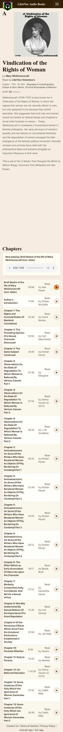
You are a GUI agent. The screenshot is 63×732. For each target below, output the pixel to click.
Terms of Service (29, 726)
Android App (26, 730)
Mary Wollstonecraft (17, 76)
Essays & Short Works (13, 87)
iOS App (39, 730)
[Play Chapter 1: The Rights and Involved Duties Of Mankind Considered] (56, 317)
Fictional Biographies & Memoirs (41, 87)
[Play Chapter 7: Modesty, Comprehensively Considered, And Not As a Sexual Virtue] (56, 589)
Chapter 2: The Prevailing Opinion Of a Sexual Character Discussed (14, 336)
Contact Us (12, 726)
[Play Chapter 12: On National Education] (56, 671)
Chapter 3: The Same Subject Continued (12, 351)
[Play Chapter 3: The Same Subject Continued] (56, 351)
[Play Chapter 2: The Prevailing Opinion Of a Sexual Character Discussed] (56, 336)
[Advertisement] (31, 209)
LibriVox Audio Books (31, 4)
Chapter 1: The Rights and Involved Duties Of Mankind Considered (14, 317)
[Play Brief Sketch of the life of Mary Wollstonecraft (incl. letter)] (56, 287)
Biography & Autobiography (40, 84)
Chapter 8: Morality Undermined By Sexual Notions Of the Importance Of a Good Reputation (15, 610)
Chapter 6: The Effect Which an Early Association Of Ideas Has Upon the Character (14, 568)
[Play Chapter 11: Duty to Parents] (56, 658)
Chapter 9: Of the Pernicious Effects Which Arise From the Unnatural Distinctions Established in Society (14, 632)
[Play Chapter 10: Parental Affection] (56, 649)
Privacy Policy (47, 726)
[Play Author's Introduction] (56, 301)
